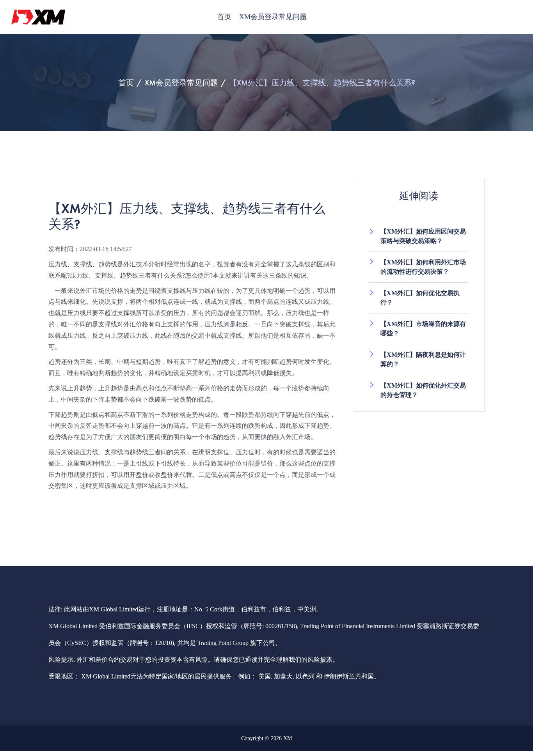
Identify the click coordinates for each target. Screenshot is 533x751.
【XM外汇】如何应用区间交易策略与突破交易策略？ (423, 236)
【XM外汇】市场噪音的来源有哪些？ (423, 329)
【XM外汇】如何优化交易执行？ (420, 298)
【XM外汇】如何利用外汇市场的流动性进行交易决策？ (423, 267)
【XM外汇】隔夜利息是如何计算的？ (423, 359)
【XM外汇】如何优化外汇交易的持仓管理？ (423, 390)
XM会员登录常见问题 (273, 17)
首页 (224, 17)
